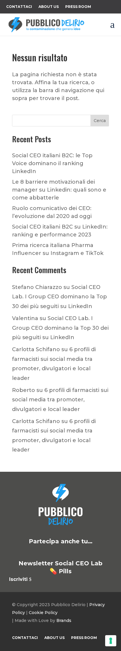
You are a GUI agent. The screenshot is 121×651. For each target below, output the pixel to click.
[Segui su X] (39, 552)
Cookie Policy (43, 612)
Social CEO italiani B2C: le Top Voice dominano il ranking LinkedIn (52, 163)
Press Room (78, 7)
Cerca (100, 120)
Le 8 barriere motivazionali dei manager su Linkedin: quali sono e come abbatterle (59, 190)
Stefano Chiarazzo (37, 287)
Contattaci (19, 7)
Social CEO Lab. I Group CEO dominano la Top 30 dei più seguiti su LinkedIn (59, 297)
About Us (48, 7)
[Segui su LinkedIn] (25, 552)
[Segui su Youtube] (82, 552)
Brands (63, 620)
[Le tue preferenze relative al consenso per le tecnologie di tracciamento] (110, 640)
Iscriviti (18, 579)
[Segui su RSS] (96, 552)
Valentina (25, 318)
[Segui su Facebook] (53, 552)
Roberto (23, 390)
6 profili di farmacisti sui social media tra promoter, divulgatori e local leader (60, 399)
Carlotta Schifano (36, 349)
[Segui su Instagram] (67, 552)
